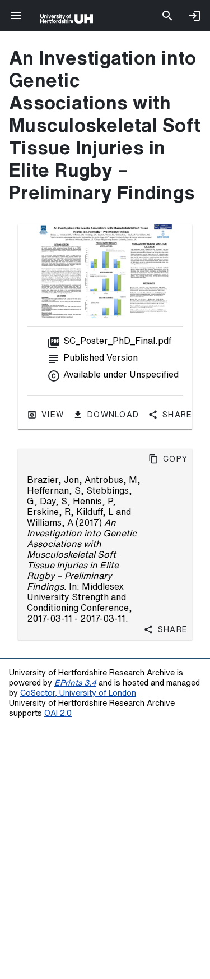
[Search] (167, 15)
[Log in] (194, 15)
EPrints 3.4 (75, 682)
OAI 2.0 (58, 713)
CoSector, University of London (78, 692)
